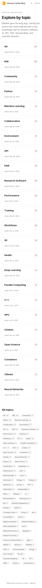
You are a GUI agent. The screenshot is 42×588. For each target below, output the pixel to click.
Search (37, 3)
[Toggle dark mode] (31, 3)
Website (32, 583)
